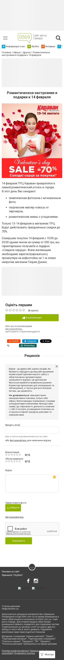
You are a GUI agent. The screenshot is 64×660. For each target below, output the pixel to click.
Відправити (18, 540)
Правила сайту (37, 651)
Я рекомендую (33, 317)
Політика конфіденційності (15, 651)
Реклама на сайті (10, 571)
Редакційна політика (24, 653)
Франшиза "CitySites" (12, 575)
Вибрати (14, 507)
